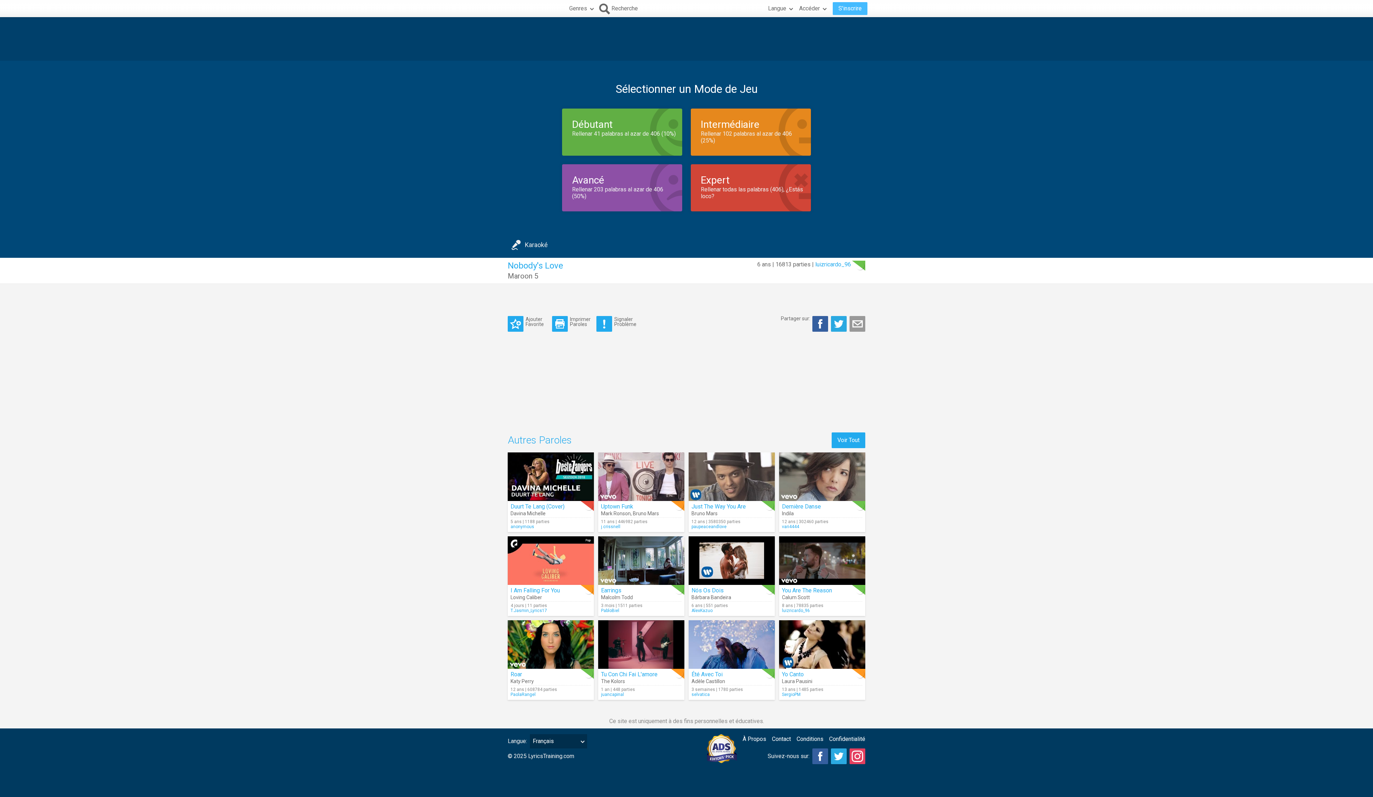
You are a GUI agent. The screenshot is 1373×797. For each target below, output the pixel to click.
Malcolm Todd (617, 597)
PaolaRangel (523, 694)
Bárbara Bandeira (711, 597)
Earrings (611, 590)
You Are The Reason (807, 590)
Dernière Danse (801, 506)
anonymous (522, 526)
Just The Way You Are (719, 506)
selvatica (701, 694)
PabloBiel (610, 610)
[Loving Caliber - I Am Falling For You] (551, 560)
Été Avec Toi (707, 674)
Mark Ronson (616, 513)
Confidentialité (847, 739)
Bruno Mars (646, 513)
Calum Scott (796, 597)
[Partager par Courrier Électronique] (857, 324)
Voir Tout (848, 440)
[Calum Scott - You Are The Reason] (822, 560)
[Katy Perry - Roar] (551, 644)
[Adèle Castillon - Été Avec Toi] (732, 644)
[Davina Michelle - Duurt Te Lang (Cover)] (551, 476)
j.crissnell (610, 526)
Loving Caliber (526, 597)
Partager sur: (795, 318)
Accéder (809, 8)
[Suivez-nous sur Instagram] (857, 756)
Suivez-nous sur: (788, 756)
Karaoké (536, 245)
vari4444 (790, 526)
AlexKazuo (702, 610)
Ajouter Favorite (535, 321)
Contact (781, 739)
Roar (516, 674)
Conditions (810, 739)
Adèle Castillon (708, 681)
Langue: (517, 741)
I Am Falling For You (535, 590)
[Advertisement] (686, 39)
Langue (777, 8)
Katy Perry (522, 681)
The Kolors (613, 681)
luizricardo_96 (833, 264)
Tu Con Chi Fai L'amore (629, 674)
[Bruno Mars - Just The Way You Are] (732, 476)
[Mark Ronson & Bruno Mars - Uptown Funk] (641, 476)
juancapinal (612, 694)
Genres (578, 8)
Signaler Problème (625, 321)
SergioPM (791, 694)
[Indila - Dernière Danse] (822, 476)
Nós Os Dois (708, 590)
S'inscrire (850, 8)
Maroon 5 (523, 276)
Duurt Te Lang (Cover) (538, 506)
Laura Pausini (797, 681)
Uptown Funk (617, 506)
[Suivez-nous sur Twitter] (839, 756)
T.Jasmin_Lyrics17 (529, 610)
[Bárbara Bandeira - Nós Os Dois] (732, 560)
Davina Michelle (528, 513)
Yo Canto (793, 674)
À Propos (754, 739)
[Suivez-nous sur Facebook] (820, 756)
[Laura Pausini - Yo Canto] (822, 644)
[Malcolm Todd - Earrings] (641, 560)
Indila (788, 513)
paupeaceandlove (709, 526)
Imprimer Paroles (580, 321)
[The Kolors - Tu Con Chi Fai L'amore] (641, 644)
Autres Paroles (540, 440)
